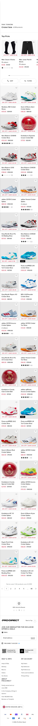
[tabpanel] (19, 637)
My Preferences (25, 670)
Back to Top (29, 620)
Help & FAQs (5, 663)
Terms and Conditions (27, 673)
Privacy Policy (25, 676)
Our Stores (5, 676)
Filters (29, 81)
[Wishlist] (16, 42)
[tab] (5, 632)
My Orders (24, 663)
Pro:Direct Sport (21, 722)
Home (3, 24)
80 (32, 589)
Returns (4, 670)
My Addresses (25, 666)
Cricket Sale (9, 24)
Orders (3, 673)
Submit (33, 638)
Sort (11, 81)
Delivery (4, 666)
